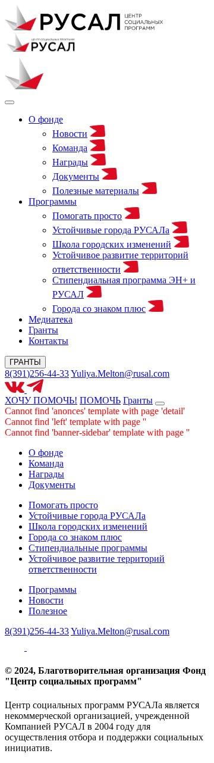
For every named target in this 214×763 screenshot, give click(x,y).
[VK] (16, 389)
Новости (69, 134)
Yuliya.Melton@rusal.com (120, 373)
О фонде (46, 119)
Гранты (43, 330)
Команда (69, 148)
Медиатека (51, 319)
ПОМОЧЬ (100, 400)
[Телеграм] (35, 389)
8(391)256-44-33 (37, 373)
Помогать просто (87, 216)
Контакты (48, 341)
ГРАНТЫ (25, 362)
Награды (70, 162)
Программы (53, 201)
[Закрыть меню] (9, 102)
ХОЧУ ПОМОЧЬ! (41, 400)
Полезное (48, 611)
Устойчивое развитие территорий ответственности (97, 564)
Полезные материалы (95, 191)
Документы (75, 176)
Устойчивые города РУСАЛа (110, 230)
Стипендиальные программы (88, 548)
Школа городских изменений (111, 244)
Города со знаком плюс (99, 309)
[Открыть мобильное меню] (160, 403)
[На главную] (84, 27)
